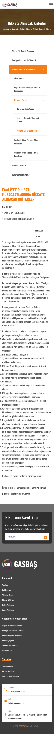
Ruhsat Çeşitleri (19, 165)
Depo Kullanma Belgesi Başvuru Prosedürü (27, 89)
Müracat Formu (20, 100)
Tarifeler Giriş (7, 666)
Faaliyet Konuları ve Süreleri (24, 60)
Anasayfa (6, 29)
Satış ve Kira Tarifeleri (10, 676)
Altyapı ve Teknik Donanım (23, 51)
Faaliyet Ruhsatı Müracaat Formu (27, 120)
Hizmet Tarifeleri (8, 671)
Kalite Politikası (8, 605)
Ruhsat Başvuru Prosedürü (23, 69)
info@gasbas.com (16, 703)
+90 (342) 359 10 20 (16, 691)
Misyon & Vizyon (8, 600)
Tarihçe (5, 585)
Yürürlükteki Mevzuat (21, 174)
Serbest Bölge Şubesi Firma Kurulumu (26, 154)
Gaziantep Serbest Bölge (21, 29)
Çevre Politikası (8, 610)
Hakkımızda (6, 590)
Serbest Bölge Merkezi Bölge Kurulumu (26, 142)
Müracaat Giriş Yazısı (25, 108)
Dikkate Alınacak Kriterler (27, 130)
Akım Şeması (19, 78)
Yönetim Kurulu (7, 595)
